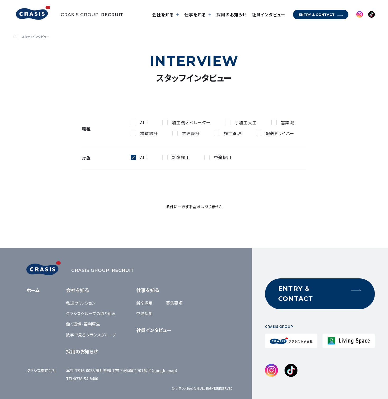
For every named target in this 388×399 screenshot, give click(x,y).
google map (164, 370)
